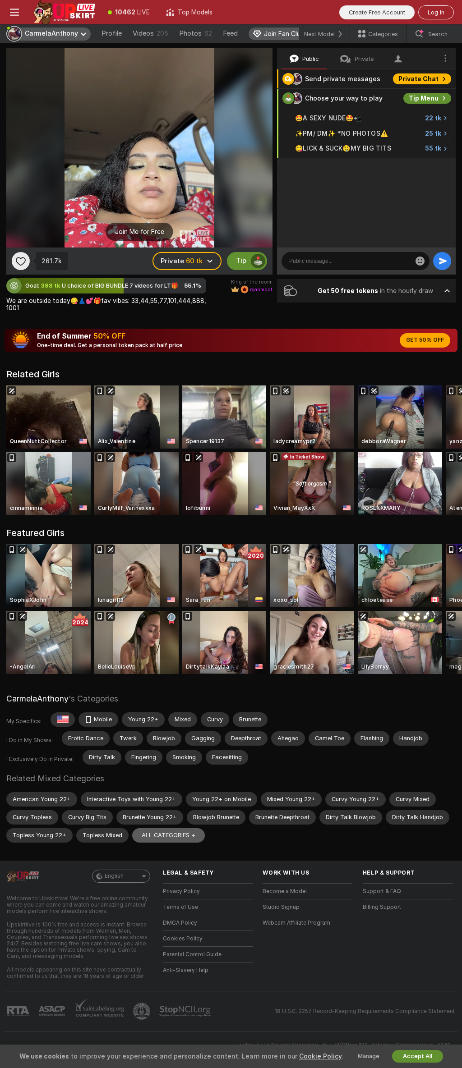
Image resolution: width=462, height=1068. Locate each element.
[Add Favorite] (21, 261)
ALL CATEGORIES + (168, 835)
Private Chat (418, 79)
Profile (112, 33)
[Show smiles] (420, 261)
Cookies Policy (183, 938)
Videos (150, 33)
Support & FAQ (382, 891)
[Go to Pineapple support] (142, 1011)
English (114, 876)
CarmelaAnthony (37, 698)
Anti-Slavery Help (185, 970)
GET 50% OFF (425, 340)
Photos (195, 33)
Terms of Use (180, 907)
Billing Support (382, 907)
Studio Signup (281, 907)
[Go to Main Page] (64, 12)
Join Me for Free (139, 231)
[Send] (442, 261)
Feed (230, 33)
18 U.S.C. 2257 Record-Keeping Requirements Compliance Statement (365, 1011)
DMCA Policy (180, 923)
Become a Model (285, 891)
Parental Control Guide (192, 954)
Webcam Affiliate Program (296, 923)
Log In (436, 12)
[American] (63, 719)
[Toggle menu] (14, 12)
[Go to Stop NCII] (186, 1011)
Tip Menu (424, 98)
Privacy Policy (181, 891)
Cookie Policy (320, 1056)
